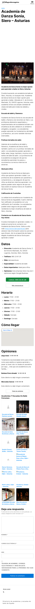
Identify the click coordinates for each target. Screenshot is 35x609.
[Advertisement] (17, 42)
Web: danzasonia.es (17, 285)
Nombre (4, 534)
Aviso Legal (6, 589)
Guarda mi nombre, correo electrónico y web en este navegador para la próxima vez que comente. (17, 567)
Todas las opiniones (17, 391)
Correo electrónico (9, 543)
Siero (3, 8)
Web (2, 552)
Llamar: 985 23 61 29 (17, 280)
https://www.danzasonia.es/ (15, 229)
